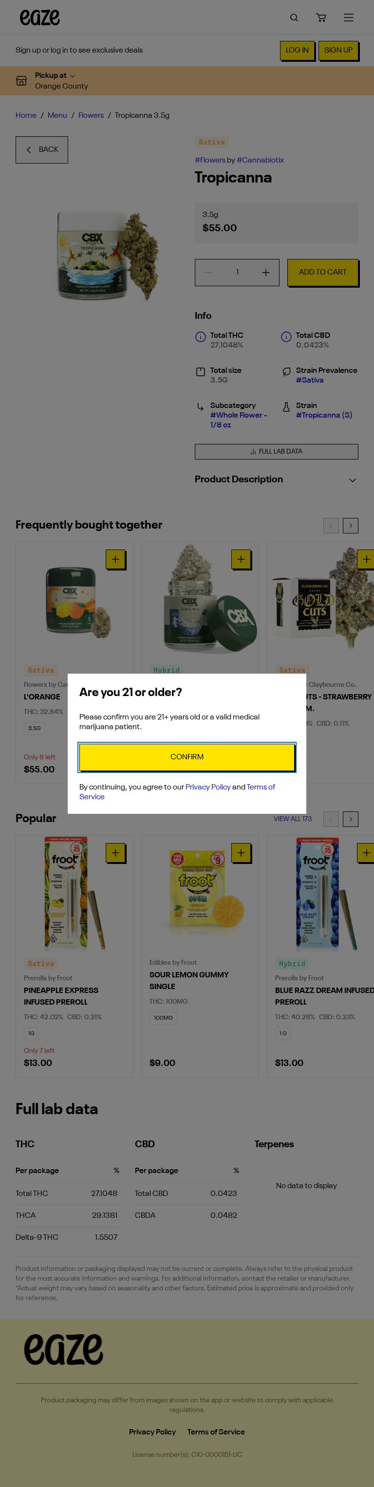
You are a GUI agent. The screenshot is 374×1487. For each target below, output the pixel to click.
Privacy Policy (208, 787)
